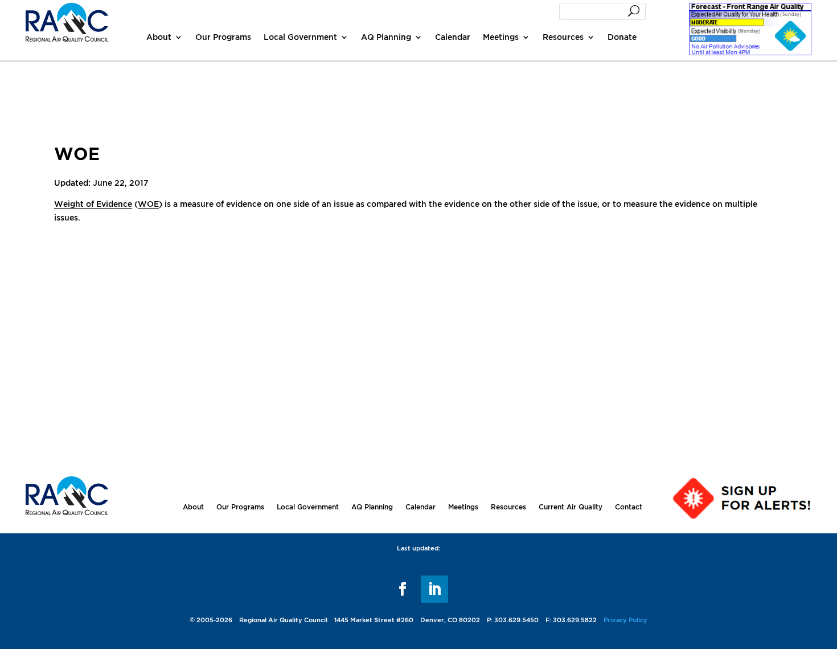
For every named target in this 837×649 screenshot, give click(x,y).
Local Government (300, 36)
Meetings (501, 36)
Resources (563, 36)
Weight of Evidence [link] (93, 203)
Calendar (452, 36)
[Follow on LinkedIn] (434, 589)
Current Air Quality (570, 507)
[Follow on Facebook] (402, 589)
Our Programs (223, 36)
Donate (622, 36)
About (158, 36)
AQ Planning (386, 36)
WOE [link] (148, 203)
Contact (628, 507)
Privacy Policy (625, 620)
